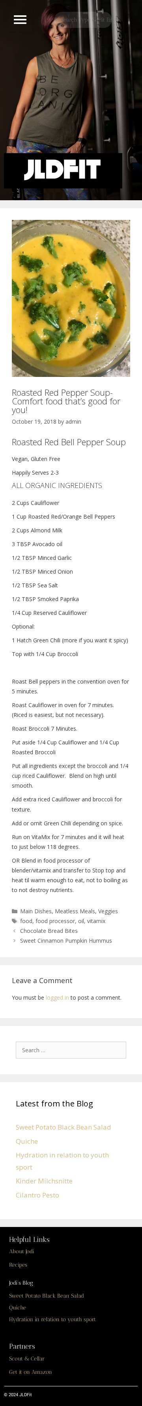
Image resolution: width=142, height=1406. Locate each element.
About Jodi (21, 1251)
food (26, 921)
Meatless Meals (75, 911)
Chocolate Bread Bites (49, 930)
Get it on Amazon (30, 1372)
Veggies (108, 911)
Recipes (18, 1265)
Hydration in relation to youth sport (52, 1319)
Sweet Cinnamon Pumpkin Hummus (66, 940)
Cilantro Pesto (37, 1194)
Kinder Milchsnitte (44, 1180)
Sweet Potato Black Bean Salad (63, 1127)
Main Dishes (36, 911)
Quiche (27, 1141)
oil (81, 921)
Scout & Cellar (27, 1358)
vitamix (96, 921)
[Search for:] (73, 1049)
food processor (55, 921)
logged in (57, 997)
